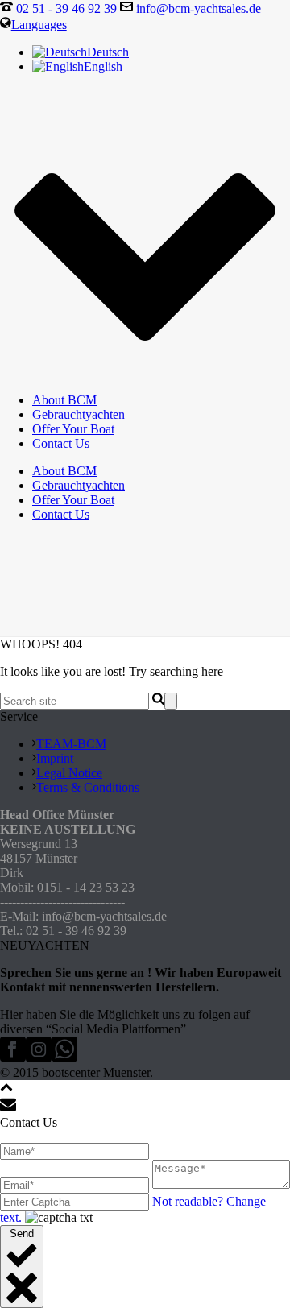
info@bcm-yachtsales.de (198, 8)
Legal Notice (69, 773)
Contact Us (60, 443)
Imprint (54, 758)
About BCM (64, 400)
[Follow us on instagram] (39, 1058)
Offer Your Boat (73, 429)
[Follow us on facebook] (13, 1058)
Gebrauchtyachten (78, 414)
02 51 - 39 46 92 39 (66, 8)
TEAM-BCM (71, 744)
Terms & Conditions (87, 787)
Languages (39, 24)
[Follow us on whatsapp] (64, 1058)
